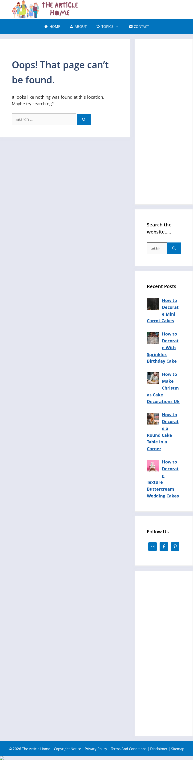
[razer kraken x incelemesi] (96, 758)
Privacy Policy (96, 748)
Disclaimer (158, 748)
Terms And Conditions (128, 748)
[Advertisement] (164, 121)
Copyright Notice (67, 748)
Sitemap (177, 748)
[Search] (84, 119)
